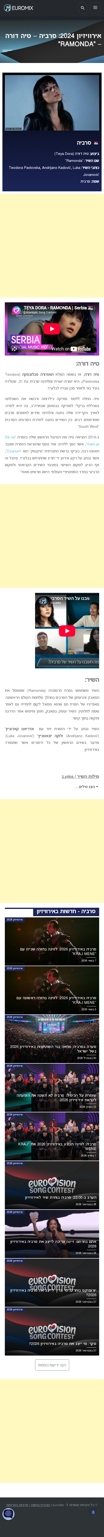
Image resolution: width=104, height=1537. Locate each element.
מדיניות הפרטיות (17, 1505)
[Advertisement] (52, 246)
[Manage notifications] (93, 1512)
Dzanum (14, 451)
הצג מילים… (85, 787)
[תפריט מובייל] (95, 8)
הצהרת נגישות (40, 1505)
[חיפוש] (83, 8)
